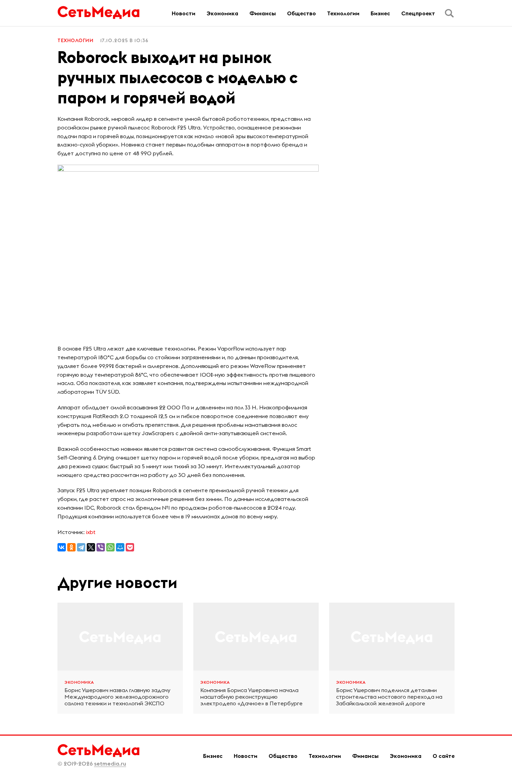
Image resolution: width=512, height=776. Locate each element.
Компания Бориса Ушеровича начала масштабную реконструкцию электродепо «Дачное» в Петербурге (251, 697)
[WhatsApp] (110, 547)
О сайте (444, 755)
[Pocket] (130, 547)
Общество (301, 13)
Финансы (262, 13)
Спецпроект (418, 13)
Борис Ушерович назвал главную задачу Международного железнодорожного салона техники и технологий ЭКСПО (117, 697)
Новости (183, 13)
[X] (91, 547)
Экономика (222, 13)
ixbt (90, 531)
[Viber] (100, 547)
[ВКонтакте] (61, 547)
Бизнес (380, 13)
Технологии (343, 13)
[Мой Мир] (120, 547)
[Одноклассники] (71, 547)
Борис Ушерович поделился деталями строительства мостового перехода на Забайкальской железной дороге (389, 697)
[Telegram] (81, 547)
